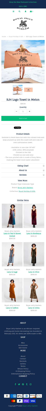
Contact (23, 359)
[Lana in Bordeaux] (33, 227)
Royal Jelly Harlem (25, 187)
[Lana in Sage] (12, 266)
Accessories (23, 345)
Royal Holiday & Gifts (16, 36)
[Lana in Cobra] (33, 302)
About (23, 356)
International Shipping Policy (23, 374)
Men (23, 343)
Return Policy (23, 369)
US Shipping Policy (23, 371)
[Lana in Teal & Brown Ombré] (12, 227)
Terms (23, 366)
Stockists (23, 361)
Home (4, 36)
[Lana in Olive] (33, 266)
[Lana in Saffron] (12, 302)
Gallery (23, 364)
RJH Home (23, 348)
